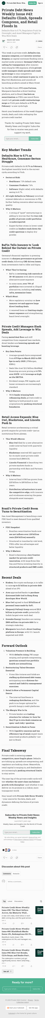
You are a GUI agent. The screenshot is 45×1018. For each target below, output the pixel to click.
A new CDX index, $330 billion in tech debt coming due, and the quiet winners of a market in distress (17, 917)
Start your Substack (16, 1008)
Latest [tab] (10, 901)
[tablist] (11, 873)
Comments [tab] (7, 874)
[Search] (41, 901)
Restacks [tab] (16, 874)
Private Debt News (13, 40)
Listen (40, 41)
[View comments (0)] (11, 47)
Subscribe (32, 3)
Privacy (30, 1000)
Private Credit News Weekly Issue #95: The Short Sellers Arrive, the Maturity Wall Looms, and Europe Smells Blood (17, 910)
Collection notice (22, 1002)
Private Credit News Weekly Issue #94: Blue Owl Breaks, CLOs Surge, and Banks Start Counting (15, 953)
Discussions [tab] (18, 901)
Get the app (33, 1008)
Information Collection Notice (24, 840)
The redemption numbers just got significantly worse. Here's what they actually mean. (15, 959)
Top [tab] (4, 901)
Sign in (40, 3)
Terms (36, 1000)
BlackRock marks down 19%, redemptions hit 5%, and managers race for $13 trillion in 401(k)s (17, 938)
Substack (11, 1013)
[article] (22, 915)
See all (6, 971)
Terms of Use (33, 837)
